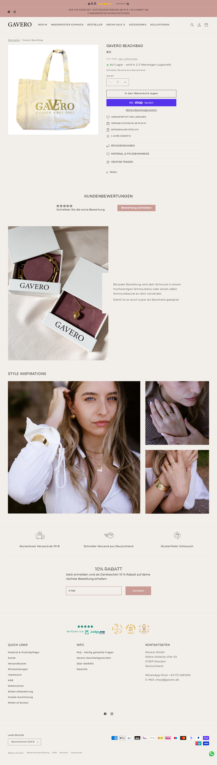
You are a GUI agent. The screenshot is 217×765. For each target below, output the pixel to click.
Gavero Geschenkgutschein (94, 658)
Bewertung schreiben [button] (136, 208)
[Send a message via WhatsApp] (211, 754)
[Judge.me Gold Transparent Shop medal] (117, 629)
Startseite (14, 40)
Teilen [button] (113, 172)
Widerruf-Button (18, 703)
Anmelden (138, 590)
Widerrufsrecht (16, 753)
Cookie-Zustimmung (20, 697)
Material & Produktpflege (23, 652)
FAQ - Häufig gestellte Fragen (95, 652)
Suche (12, 658)
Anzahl (110, 76)
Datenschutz (16, 686)
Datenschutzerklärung (38, 753)
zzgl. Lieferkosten (128, 59)
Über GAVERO (85, 664)
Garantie (82, 669)
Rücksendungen (18, 669)
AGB (10, 680)
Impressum (15, 675)
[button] (67, 25)
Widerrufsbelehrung (20, 692)
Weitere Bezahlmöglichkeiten (141, 110)
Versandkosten (17, 664)
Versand (64, 753)
